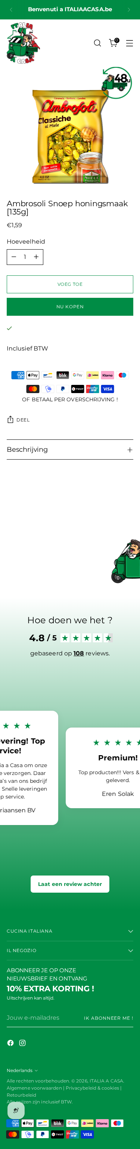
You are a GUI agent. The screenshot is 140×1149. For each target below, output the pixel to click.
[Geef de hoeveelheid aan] (36, 257)
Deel (23, 420)
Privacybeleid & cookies (93, 1088)
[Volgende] (129, 9)
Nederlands (19, 1070)
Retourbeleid (21, 1095)
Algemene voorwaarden (34, 1088)
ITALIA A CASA (106, 1081)
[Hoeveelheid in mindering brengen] (14, 257)
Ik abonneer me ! (108, 1018)
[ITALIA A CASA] (23, 43)
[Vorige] (11, 9)
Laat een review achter (70, 884)
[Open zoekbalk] (97, 43)
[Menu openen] (129, 43)
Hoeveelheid (26, 241)
